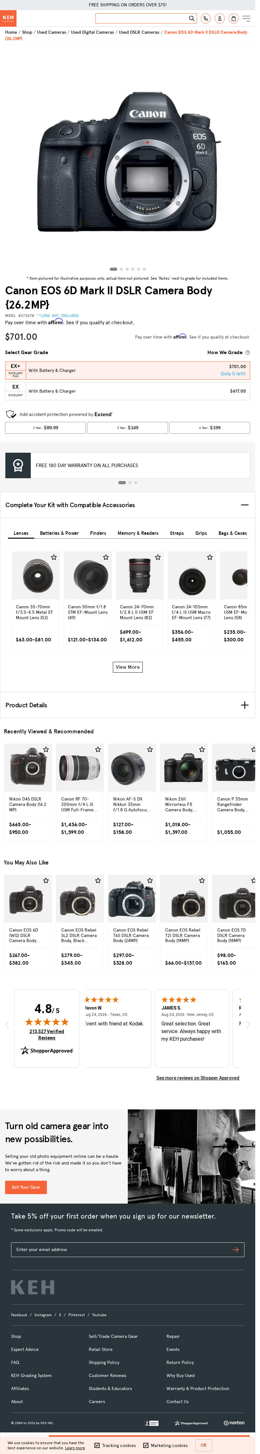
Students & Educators (110, 1388)
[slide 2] (130, 482)
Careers (97, 1401)
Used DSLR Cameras (139, 32)
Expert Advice (25, 1349)
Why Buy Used (180, 1375)
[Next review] (248, 1024)
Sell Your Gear (26, 1187)
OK (204, 1445)
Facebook (19, 1315)
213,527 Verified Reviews (48, 1034)
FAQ (15, 1362)
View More (128, 667)
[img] (47, 1021)
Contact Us (177, 1401)
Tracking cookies (119, 1445)
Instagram (43, 1315)
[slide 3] (135, 482)
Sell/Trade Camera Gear (113, 1336)
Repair (173, 1336)
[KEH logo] (32, 1287)
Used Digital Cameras (92, 32)
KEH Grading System (31, 1375)
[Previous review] (7, 1024)
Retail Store (101, 1349)
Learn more (75, 1448)
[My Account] (220, 18)
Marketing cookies (169, 1445)
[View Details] (36, 592)
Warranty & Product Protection (197, 1388)
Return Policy (180, 1362)
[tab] (21, 532)
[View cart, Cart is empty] (234, 18)
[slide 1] (122, 482)
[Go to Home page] (8, 18)
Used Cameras (51, 32)
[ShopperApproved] (191, 1423)
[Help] (206, 18)
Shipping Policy (104, 1362)
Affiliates (20, 1388)
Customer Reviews (107, 1375)
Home (11, 32)
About (17, 1401)
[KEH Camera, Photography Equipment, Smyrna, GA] (152, 1423)
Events (172, 1349)
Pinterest (76, 1315)
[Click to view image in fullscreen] (127, 159)
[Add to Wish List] (54, 557)
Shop (27, 32)
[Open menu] (246, 18)
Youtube (99, 1315)
